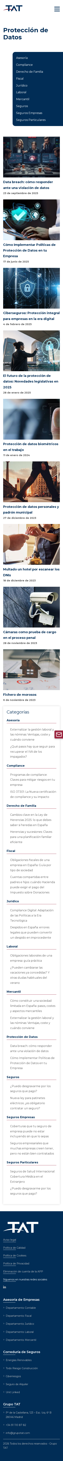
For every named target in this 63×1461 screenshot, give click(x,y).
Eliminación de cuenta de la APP (23, 1271)
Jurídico (21, 85)
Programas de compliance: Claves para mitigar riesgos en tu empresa (32, 780)
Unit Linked (13, 1392)
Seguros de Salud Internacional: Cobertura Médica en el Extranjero (32, 1176)
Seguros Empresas (29, 113)
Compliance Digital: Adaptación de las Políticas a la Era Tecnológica (32, 915)
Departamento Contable (21, 1307)
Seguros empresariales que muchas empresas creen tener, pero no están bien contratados (32, 1148)
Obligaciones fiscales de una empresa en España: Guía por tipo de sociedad (30, 865)
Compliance (24, 64)
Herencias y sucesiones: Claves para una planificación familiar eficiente (31, 837)
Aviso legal (9, 1239)
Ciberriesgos (13, 1376)
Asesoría (22, 58)
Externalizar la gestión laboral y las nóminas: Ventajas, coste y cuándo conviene (32, 734)
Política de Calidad (14, 1247)
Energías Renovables (18, 1360)
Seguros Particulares (31, 120)
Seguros (22, 106)
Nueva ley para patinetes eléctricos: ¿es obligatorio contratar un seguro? (27, 1103)
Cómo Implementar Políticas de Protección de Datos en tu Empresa (32, 1063)
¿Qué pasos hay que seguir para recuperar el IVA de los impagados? (32, 752)
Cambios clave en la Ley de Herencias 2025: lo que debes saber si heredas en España (30, 820)
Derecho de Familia (29, 71)
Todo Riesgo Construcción (22, 1368)
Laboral (21, 92)
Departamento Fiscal (18, 1315)
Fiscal (20, 78)
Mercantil (22, 99)
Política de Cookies (14, 1255)
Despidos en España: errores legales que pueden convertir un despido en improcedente (31, 932)
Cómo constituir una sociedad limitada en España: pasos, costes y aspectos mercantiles (32, 1006)
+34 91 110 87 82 (16, 1425)
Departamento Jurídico (20, 1323)
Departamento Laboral (20, 1332)
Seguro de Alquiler (17, 1384)
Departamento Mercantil (21, 1340)
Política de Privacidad (16, 1263)
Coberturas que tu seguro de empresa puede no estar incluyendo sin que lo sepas (30, 1131)
